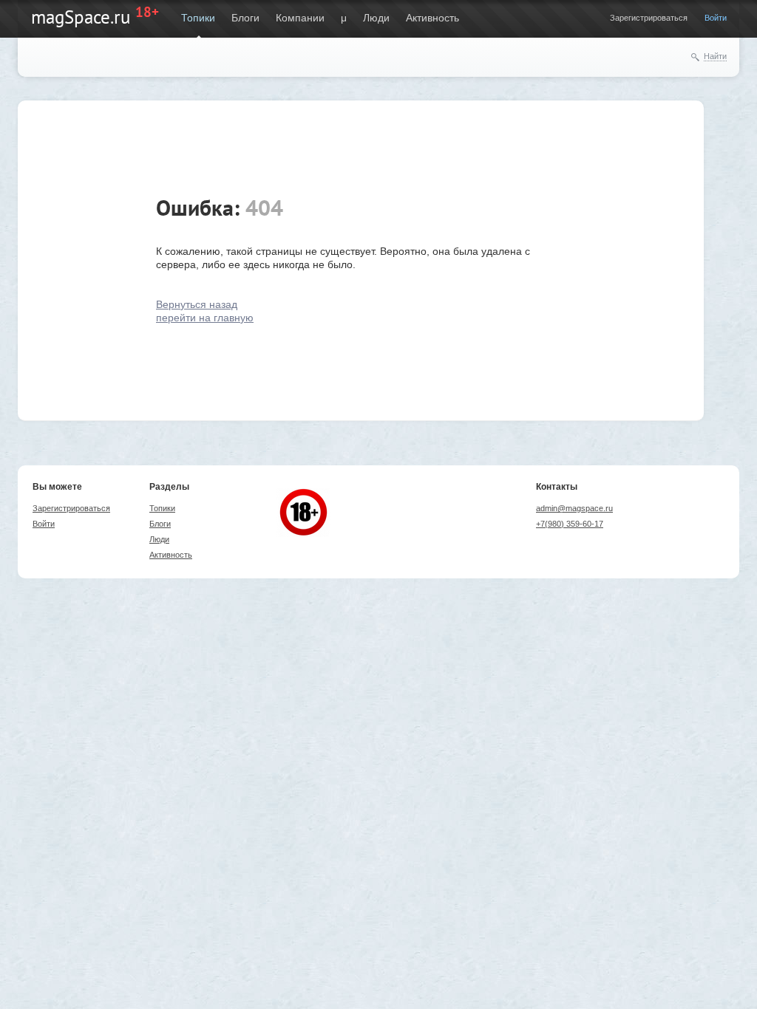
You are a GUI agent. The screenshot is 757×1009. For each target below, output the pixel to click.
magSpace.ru (80, 17)
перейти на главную (205, 318)
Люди (376, 18)
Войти (716, 17)
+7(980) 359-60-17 (569, 523)
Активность (432, 18)
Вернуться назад (196, 304)
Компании (300, 18)
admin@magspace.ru (574, 508)
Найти (715, 56)
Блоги (245, 18)
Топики (198, 18)
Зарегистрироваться (649, 17)
